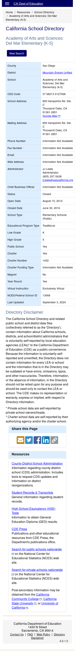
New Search (16, 53)
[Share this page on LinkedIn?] (46, 439)
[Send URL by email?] (21, 439)
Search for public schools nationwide (37, 549)
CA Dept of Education (28, 3)
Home (9, 12)
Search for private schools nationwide (37, 569)
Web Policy (43, 634)
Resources (23, 12)
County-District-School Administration (37, 463)
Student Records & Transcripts (32, 492)
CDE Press (19, 529)
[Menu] (7, 3)
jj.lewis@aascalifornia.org (58, 180)
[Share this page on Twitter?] (29, 439)
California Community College (30, 596)
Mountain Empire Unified (57, 72)
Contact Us (17, 634)
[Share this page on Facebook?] (38, 439)
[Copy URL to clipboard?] (54, 439)
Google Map (50, 116)
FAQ (30, 634)
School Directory (44, 12)
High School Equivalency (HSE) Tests (33, 510)
